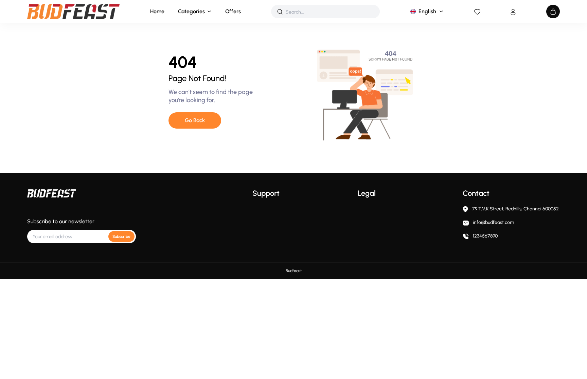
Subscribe (121, 236)
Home (157, 11)
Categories (191, 11)
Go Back (195, 120)
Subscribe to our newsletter (60, 221)
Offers (233, 11)
